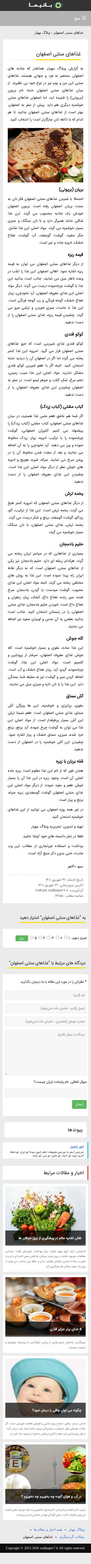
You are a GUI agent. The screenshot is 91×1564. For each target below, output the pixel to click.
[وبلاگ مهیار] (45, 5)
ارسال (79, 1104)
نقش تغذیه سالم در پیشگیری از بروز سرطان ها (50, 1238)
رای (22, 938)
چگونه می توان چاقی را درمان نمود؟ (57, 1410)
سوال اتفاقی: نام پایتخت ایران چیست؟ (60, 1082)
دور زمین (77, 1146)
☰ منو (80, 18)
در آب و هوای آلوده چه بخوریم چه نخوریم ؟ (51, 1496)
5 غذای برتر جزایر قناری (66, 1329)
